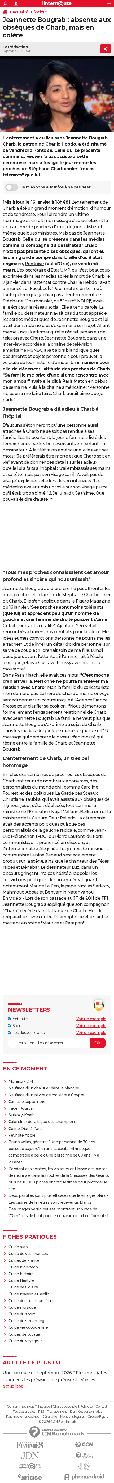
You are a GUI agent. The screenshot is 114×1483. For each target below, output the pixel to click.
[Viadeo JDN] (84, 1466)
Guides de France (24, 1260)
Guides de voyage (24, 1334)
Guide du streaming (26, 1320)
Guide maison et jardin (28, 1294)
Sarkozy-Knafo (21, 1115)
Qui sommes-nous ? (22, 1406)
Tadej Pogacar (21, 1108)
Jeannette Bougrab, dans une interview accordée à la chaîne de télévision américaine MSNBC (54, 344)
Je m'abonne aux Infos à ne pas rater (55, 187)
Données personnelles (86, 1411)
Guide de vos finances (28, 1253)
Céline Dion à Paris (25, 1128)
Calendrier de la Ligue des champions (42, 1121)
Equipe (45, 1406)
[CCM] (84, 1445)
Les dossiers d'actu (28, 1032)
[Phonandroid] (84, 1477)
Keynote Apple (22, 1135)
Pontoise (34, 263)
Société (40, 12)
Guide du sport (21, 1314)
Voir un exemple (91, 1018)
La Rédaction (15, 47)
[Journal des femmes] (30, 1445)
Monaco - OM (20, 1081)
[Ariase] (30, 1477)
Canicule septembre (27, 1101)
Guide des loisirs (23, 1287)
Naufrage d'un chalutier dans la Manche (43, 1088)
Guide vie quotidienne (28, 1327)
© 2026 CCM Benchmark (57, 1422)
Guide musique (22, 1307)
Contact (101, 1406)
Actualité (20, 12)
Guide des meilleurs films (31, 1300)
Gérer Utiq (49, 1417)
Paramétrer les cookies (22, 1417)
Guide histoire (21, 1273)
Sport (16, 1025)
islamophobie (69, 916)
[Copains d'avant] (30, 1466)
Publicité (86, 1406)
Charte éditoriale (65, 1406)
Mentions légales (72, 1417)
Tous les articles (23, 1411)
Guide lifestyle (21, 1280)
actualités (13, 1386)
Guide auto (18, 1246)
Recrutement (57, 1411)
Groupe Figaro (97, 1417)
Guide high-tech (23, 1267)
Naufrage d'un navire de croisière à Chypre (46, 1095)
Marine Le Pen (44, 885)
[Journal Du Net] (30, 1455)
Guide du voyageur (25, 1341)
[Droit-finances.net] (84, 1455)
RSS (41, 1411)
